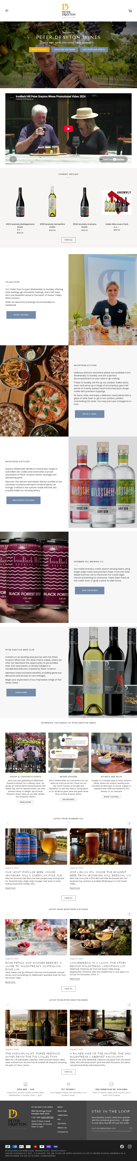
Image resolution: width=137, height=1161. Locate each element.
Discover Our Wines (65, 49)
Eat (59, 1119)
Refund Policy (42, 1151)
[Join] (129, 1128)
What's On (62, 1128)
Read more (25, 802)
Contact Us (63, 1132)
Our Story (62, 1123)
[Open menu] (9, 10)
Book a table (89, 414)
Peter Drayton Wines (18, 1151)
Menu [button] (60, 1107)
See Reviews (68, 799)
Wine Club (62, 1111)
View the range (90, 590)
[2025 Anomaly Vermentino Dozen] (52, 202)
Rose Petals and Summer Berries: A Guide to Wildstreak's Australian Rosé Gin (33, 966)
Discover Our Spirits (94, 49)
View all (68, 240)
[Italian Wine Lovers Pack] (117, 202)
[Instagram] (130, 1146)
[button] (17, 1106)
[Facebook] (122, 1146)
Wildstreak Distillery (23, 500)
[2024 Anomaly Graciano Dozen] (85, 202)
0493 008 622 (47, 1117)
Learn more (21, 692)
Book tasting (39, 49)
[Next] (129, 823)
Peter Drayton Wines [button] (42, 1107)
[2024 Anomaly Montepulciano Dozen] (20, 202)
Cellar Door (63, 1115)
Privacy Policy (58, 1151)
